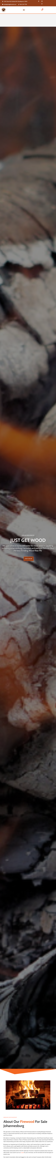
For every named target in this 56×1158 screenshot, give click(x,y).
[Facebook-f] (38, 1)
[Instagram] (42, 1)
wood (22, 1152)
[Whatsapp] (42, 3)
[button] (24, 10)
